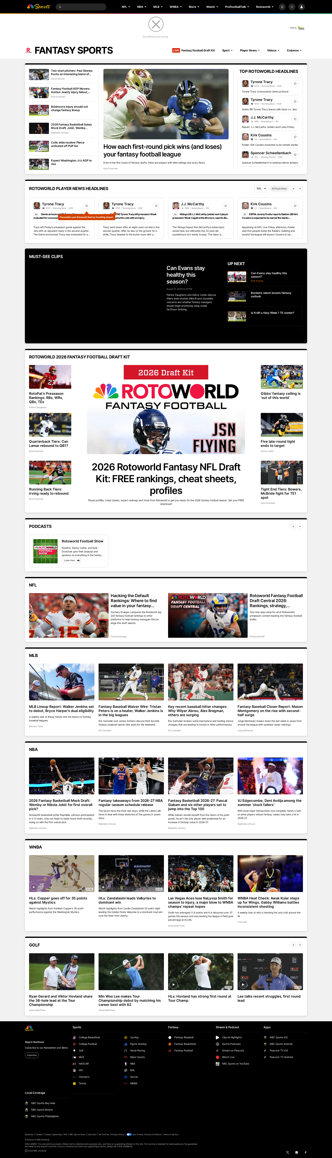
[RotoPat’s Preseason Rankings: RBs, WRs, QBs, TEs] (50, 377)
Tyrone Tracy (262, 82)
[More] (282, 6)
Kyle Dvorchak (110, 168)
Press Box (92, 1134)
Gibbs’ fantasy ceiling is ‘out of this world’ (281, 395)
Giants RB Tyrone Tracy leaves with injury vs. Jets (269, 109)
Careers (39, 1134)
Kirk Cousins (261, 135)
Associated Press (176, 925)
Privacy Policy (117, 1134)
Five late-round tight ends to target (278, 443)
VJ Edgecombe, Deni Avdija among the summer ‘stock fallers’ (270, 803)
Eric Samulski (105, 730)
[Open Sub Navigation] (129, 7)
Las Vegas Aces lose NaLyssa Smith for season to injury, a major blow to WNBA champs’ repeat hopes (200, 902)
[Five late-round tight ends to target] (282, 425)
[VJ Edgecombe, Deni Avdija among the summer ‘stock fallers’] (270, 776)
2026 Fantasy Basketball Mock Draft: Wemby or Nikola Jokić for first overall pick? (60, 805)
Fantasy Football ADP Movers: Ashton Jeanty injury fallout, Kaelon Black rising (70, 90)
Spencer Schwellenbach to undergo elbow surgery (270, 162)
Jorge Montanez (245, 730)
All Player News (279, 188)
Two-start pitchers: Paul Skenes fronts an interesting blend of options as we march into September (72, 72)
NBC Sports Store (77, 1134)
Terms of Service (170, 1134)
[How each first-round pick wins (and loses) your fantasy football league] (165, 104)
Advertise (29, 1134)
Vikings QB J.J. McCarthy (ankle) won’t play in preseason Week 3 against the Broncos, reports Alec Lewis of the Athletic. (200, 218)
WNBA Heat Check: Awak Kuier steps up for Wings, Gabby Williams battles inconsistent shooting (268, 902)
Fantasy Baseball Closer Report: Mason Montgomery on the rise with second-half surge (270, 711)
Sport (225, 50)
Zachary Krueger (119, 636)
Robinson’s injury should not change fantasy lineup (69, 108)
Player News (248, 50)
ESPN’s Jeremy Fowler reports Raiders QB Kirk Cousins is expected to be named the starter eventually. (270, 218)
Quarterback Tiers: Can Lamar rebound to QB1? (48, 443)
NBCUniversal (43, 1139)
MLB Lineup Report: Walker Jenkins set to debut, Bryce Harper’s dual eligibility (61, 709)
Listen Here (69, 560)
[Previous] (293, 188)
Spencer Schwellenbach (271, 153)
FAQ (65, 1134)
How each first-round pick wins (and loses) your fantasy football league (162, 150)
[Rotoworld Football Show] (45, 551)
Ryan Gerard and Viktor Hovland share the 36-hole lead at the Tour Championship (61, 1000)
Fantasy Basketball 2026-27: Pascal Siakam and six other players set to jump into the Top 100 (197, 805)
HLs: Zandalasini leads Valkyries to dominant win (127, 900)
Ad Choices (104, 1134)
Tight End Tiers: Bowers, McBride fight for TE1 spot (281, 493)
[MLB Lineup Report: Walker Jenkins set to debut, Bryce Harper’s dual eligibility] (61, 682)
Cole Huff (242, 922)
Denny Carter (267, 451)
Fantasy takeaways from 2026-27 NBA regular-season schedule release (131, 803)
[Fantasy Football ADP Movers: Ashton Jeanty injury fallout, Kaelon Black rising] (39, 92)
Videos (271, 50)
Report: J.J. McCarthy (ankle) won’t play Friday (268, 126)
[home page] (38, 7)
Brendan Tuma (36, 726)
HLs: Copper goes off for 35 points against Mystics (58, 900)
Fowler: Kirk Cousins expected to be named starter (270, 144)
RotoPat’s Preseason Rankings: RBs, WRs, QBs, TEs (46, 397)
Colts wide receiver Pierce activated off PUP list (67, 144)
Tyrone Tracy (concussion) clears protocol (265, 91)
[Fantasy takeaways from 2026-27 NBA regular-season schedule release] (131, 776)
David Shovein (58, 78)
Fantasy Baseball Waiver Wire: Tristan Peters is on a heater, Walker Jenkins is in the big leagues (131, 711)
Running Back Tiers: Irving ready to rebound (49, 491)
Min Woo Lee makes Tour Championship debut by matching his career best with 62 (130, 1000)
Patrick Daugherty (38, 407)
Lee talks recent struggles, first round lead (269, 998)
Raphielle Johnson (60, 132)
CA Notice (156, 1134)
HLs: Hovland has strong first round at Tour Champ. (199, 998)
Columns (293, 50)
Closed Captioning (53, 1134)
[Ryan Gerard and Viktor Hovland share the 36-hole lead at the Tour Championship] (61, 971)
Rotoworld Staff (257, 636)
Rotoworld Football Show (82, 541)
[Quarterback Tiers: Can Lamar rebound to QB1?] (50, 425)
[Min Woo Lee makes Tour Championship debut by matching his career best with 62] (131, 971)
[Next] (300, 188)
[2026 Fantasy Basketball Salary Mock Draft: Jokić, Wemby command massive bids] (39, 128)
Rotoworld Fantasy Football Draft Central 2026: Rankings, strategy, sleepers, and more (276, 600)
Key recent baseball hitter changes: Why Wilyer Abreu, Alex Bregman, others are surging (197, 711)
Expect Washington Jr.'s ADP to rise (71, 162)
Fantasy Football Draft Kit (194, 50)
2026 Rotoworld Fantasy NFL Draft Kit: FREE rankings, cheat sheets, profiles (166, 478)
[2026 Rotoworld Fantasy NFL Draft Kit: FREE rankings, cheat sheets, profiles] (166, 409)
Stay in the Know (34, 1041)
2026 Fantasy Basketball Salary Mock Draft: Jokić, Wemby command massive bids (71, 126)
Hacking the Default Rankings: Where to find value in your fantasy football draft (134, 600)
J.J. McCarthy (262, 117)
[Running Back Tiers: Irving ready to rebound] (50, 472)
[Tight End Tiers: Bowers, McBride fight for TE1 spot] (282, 472)
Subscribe (32, 1055)
